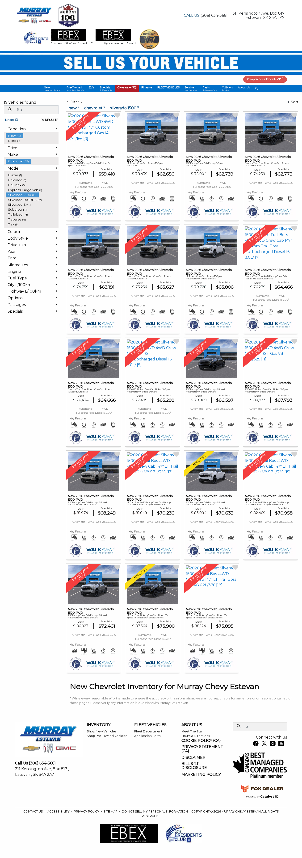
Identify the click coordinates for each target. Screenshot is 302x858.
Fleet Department (148, 731)
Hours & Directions (195, 736)
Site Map (111, 811)
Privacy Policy (87, 811)
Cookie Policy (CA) (201, 741)
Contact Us (33, 811)
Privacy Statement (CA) (202, 749)
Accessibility (58, 811)
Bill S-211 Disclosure (194, 766)
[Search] (10, 109)
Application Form (147, 736)
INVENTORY (98, 725)
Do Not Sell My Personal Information (155, 811)
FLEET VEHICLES (150, 725)
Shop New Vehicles (101, 731)
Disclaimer (193, 758)
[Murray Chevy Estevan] (34, 15)
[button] (52, 88)
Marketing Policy (201, 774)
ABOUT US (191, 725)
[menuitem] (32, 135)
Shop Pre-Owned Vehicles (107, 736)
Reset (10, 120)
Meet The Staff (192, 731)
